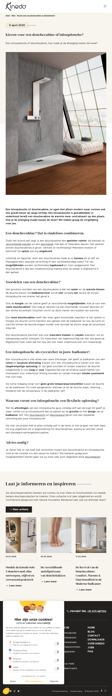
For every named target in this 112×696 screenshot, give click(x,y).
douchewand (57, 415)
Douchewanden (68, 642)
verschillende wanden (18, 244)
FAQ (90, 651)
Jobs (91, 647)
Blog (13, 15)
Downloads (96, 640)
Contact (94, 636)
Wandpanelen (67, 652)
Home (8, 15)
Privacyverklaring (60, 691)
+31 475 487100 (96, 611)
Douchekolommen (69, 647)
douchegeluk (92, 457)
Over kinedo (96, 643)
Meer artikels (20, 509)
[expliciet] (101, 691)
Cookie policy (76, 691)
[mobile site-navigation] (105, 6)
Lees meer (15, 586)
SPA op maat (66, 664)
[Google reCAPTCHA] (105, 691)
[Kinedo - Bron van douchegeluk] (16, 6)
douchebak (47, 244)
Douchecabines (67, 633)
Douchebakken (67, 637)
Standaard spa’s (68, 668)
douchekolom (38, 415)
